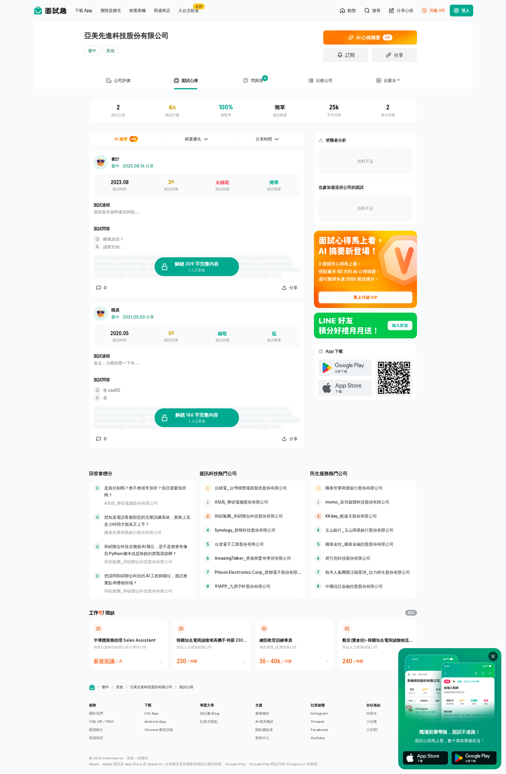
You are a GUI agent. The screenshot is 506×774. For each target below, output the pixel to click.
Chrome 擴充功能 (158, 729)
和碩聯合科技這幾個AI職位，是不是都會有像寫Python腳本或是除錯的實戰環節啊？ (145, 550)
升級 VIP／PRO (101, 721)
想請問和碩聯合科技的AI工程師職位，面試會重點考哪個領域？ (145, 579)
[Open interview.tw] (92, 687)
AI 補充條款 (264, 721)
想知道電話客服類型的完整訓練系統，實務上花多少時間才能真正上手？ (147, 521)
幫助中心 (262, 738)
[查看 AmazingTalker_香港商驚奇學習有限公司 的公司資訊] (253, 558)
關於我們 (96, 713)
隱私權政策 (264, 729)
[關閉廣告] (493, 656)
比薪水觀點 (209, 721)
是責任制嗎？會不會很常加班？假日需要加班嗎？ (145, 491)
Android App (155, 721)
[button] (114, 721)
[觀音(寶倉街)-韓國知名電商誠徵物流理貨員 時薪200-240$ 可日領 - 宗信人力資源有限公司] (377, 644)
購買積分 (96, 729)
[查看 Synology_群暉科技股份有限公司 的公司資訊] (253, 530)
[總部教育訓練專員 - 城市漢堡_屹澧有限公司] (294, 644)
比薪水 (371, 713)
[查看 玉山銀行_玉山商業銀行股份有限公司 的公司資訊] (363, 530)
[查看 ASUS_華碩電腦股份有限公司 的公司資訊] (253, 502)
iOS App (151, 713)
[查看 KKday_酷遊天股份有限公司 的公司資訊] (363, 516)
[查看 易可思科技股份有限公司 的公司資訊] (363, 558)
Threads (317, 721)
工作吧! (372, 729)
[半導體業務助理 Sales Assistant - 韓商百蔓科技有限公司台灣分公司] (128, 644)
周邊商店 (96, 738)
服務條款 (262, 713)
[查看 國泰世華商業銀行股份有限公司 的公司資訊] (363, 488)
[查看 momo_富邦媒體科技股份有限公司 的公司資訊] (363, 502)
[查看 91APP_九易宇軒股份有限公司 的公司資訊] (253, 586)
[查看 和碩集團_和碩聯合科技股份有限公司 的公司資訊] (253, 516)
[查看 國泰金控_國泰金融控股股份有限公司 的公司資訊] (363, 544)
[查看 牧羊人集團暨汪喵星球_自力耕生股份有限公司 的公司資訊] (363, 572)
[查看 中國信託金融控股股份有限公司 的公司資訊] (363, 586)
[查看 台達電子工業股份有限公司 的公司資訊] (253, 544)
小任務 (371, 721)
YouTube (318, 738)
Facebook (319, 729)
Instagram (319, 713)
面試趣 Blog (209, 713)
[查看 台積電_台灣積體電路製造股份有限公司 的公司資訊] (253, 488)
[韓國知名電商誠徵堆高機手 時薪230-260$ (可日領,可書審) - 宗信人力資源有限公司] (211, 644)
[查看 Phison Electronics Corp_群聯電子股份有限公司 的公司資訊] (253, 572)
